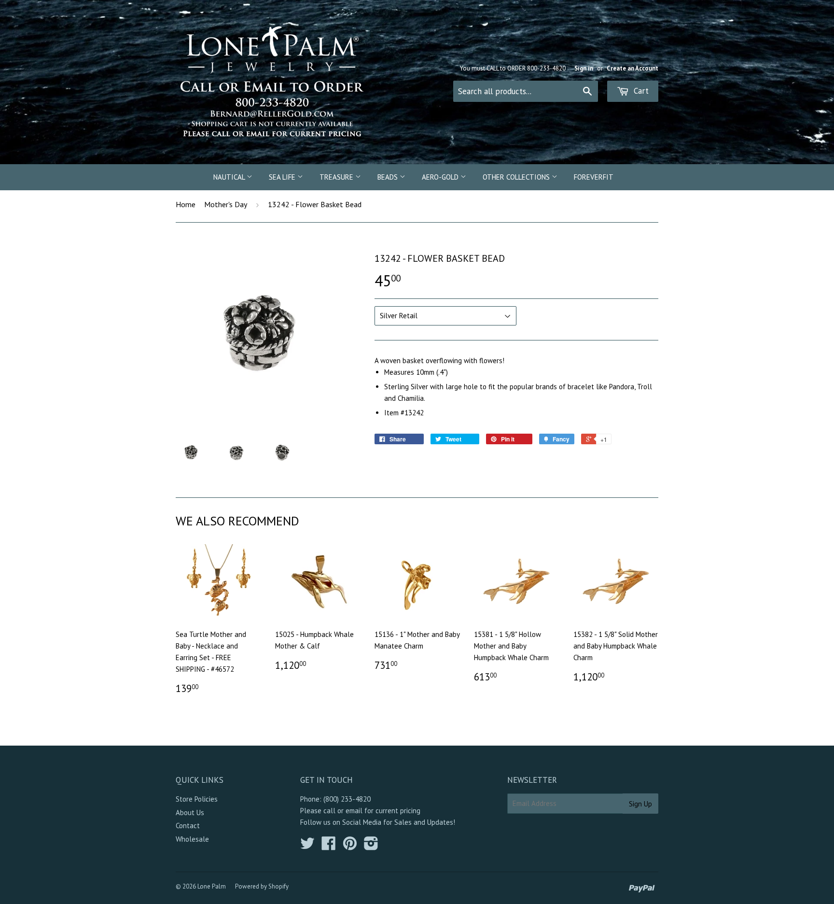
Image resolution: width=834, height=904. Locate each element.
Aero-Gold (441, 177)
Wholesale (192, 839)
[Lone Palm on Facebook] (328, 846)
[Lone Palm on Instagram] (371, 846)
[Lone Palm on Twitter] (307, 846)
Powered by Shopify (262, 886)
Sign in (583, 68)
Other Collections (517, 177)
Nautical (230, 177)
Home (185, 204)
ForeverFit (593, 177)
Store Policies (197, 799)
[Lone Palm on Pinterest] (350, 846)
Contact (188, 825)
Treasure (337, 177)
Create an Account (632, 68)
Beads (388, 177)
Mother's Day (225, 204)
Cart (640, 90)
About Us (190, 812)
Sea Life (283, 177)
